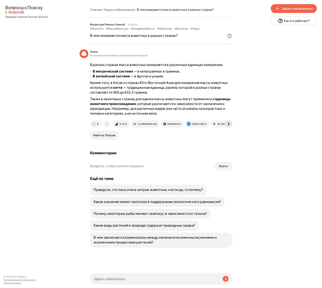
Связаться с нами (12, 283)
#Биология (181, 28)
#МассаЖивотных (117, 28)
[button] (229, 36)
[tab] (96, 123)
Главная (95, 9)
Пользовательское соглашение (19, 280)
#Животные (164, 28)
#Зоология (96, 28)
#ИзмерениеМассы (143, 28)
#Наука (195, 28)
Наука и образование (119, 9)
